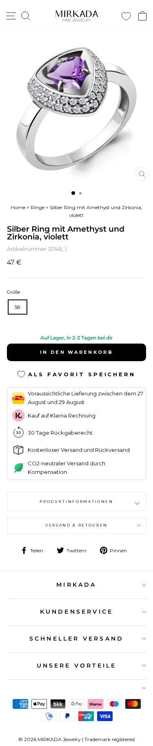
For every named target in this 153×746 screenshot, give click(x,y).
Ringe (37, 207)
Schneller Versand (76, 638)
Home (18, 207)
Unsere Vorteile (77, 665)
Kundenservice (76, 611)
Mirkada (76, 584)
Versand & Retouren (76, 525)
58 (17, 307)
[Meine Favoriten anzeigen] (126, 16)
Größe (13, 292)
